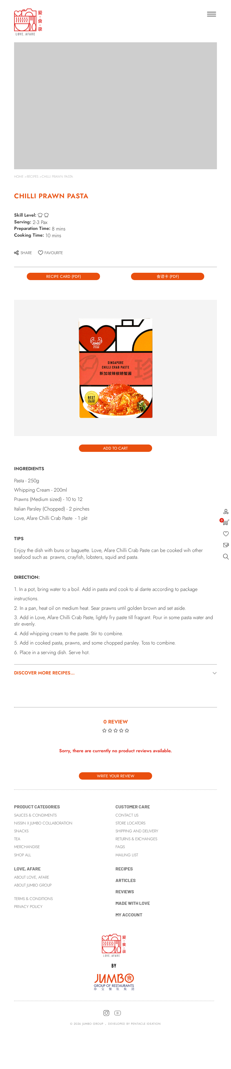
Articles (125, 880)
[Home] (114, 961)
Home (18, 176)
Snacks (21, 831)
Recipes (32, 176)
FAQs (120, 847)
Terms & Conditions (33, 898)
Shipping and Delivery (136, 831)
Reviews (124, 891)
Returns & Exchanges (136, 839)
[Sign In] (225, 512)
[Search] (226, 558)
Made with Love (132, 903)
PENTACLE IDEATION (146, 1024)
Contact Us (126, 815)
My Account (128, 914)
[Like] (226, 535)
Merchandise (27, 847)
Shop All (22, 855)
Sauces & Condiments (35, 815)
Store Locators (130, 823)
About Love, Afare (31, 877)
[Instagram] (106, 1015)
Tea (17, 839)
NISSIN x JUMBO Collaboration (43, 823)
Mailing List (126, 855)
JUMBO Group (92, 1024)
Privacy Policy (28, 906)
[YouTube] (117, 1015)
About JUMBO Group (33, 885)
